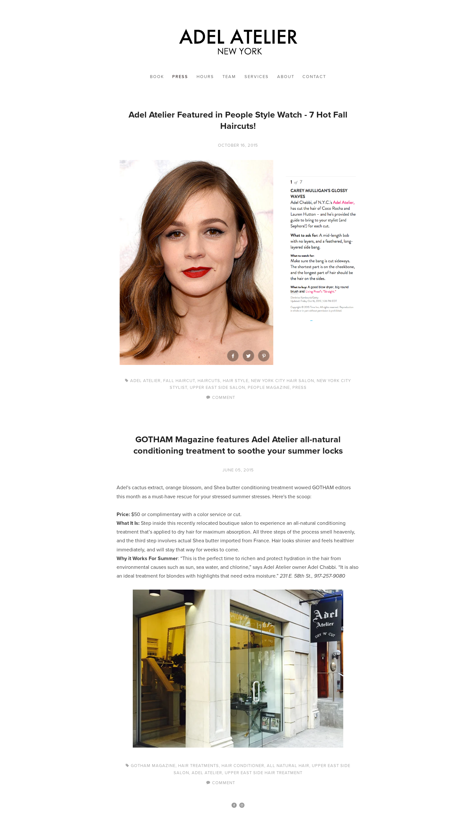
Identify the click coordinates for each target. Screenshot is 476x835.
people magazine (269, 387)
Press (180, 76)
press (299, 387)
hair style (235, 380)
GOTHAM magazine (153, 765)
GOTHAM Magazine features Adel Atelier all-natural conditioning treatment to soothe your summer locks (238, 445)
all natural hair (288, 765)
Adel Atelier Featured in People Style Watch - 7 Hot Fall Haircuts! (238, 120)
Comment (223, 397)
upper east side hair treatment (263, 772)
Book (157, 76)
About (285, 76)
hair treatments (198, 765)
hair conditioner (242, 765)
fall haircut (179, 380)
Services (256, 76)
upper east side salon (217, 387)
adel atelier (145, 380)
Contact (314, 76)
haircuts (209, 380)
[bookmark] (238, 39)
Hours (205, 76)
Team (229, 76)
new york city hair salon (282, 380)
